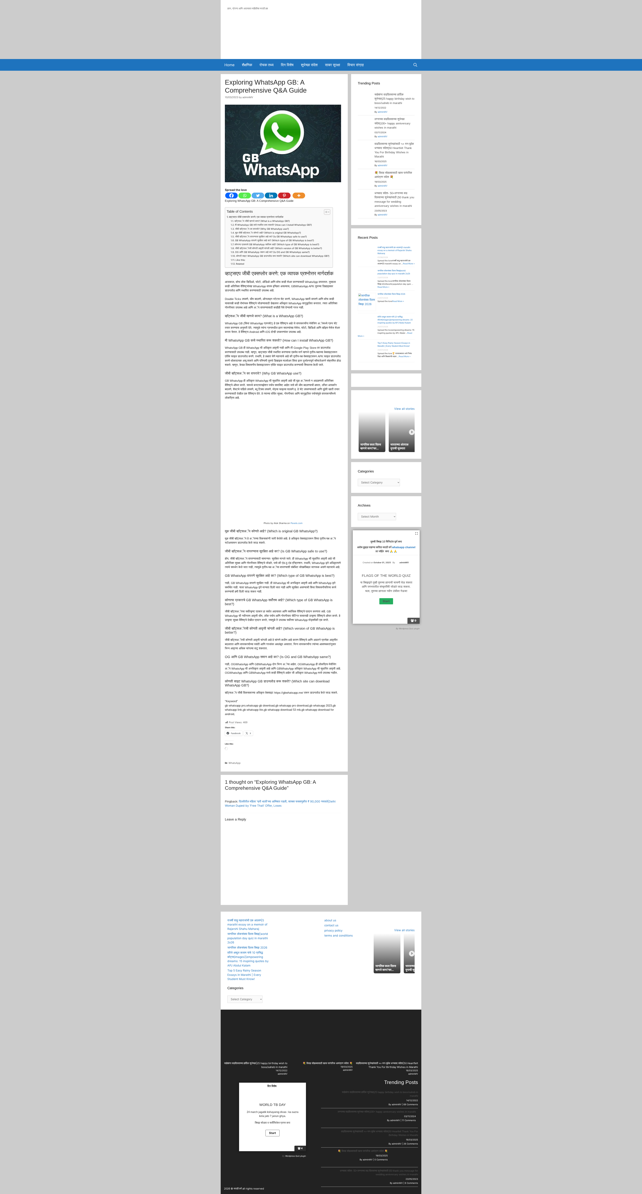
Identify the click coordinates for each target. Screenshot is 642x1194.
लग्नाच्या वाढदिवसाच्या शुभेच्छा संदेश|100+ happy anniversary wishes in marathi (392, 123)
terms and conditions (338, 935)
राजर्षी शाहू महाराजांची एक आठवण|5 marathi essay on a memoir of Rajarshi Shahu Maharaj (395, 250)
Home (229, 65)
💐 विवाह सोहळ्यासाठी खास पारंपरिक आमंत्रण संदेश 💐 (328, 1063)
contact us (331, 925)
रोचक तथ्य (266, 65)
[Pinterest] (284, 195)
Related (240, 263)
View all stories (404, 408)
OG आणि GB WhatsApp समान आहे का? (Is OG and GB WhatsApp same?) (272, 252)
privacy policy (333, 930)
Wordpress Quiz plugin (409, 628)
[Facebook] (231, 195)
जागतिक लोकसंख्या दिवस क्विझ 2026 (391, 294)
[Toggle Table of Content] (325, 212)
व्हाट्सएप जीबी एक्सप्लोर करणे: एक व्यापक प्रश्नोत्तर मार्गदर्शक (256, 217)
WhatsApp (235, 763)
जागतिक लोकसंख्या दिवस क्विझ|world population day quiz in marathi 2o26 (247, 938)
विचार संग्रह (355, 65)
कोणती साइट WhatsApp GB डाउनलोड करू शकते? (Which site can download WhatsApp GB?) (282, 256)
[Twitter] (258, 195)
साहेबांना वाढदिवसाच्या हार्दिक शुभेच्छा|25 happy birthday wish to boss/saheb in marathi (394, 99)
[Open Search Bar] (415, 65)
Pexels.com (296, 523)
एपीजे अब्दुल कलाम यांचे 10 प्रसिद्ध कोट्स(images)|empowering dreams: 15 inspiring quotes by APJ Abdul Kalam (395, 320)
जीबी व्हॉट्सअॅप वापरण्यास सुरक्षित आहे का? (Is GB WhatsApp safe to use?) (271, 236)
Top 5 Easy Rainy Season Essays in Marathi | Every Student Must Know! (244, 975)
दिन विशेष (287, 65)
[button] (280, 918)
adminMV (382, 112)
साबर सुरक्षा (332, 65)
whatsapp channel (403, 547)
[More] (299, 195)
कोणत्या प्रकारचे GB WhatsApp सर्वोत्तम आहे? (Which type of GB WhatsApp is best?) (277, 244)
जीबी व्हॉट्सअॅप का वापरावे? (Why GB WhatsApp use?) (262, 229)
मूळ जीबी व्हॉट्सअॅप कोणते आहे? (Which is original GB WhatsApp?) (268, 232)
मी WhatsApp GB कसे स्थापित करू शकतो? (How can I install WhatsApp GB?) (273, 225)
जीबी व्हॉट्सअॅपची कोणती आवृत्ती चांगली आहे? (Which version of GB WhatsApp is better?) (278, 248)
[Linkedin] (271, 195)
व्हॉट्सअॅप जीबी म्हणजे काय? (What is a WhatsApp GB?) (262, 221)
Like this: (240, 260)
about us (330, 920)
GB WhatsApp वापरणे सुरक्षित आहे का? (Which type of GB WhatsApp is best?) (274, 240)
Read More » (409, 263)
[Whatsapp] (244, 195)
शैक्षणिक (247, 65)
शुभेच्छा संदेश (309, 65)
